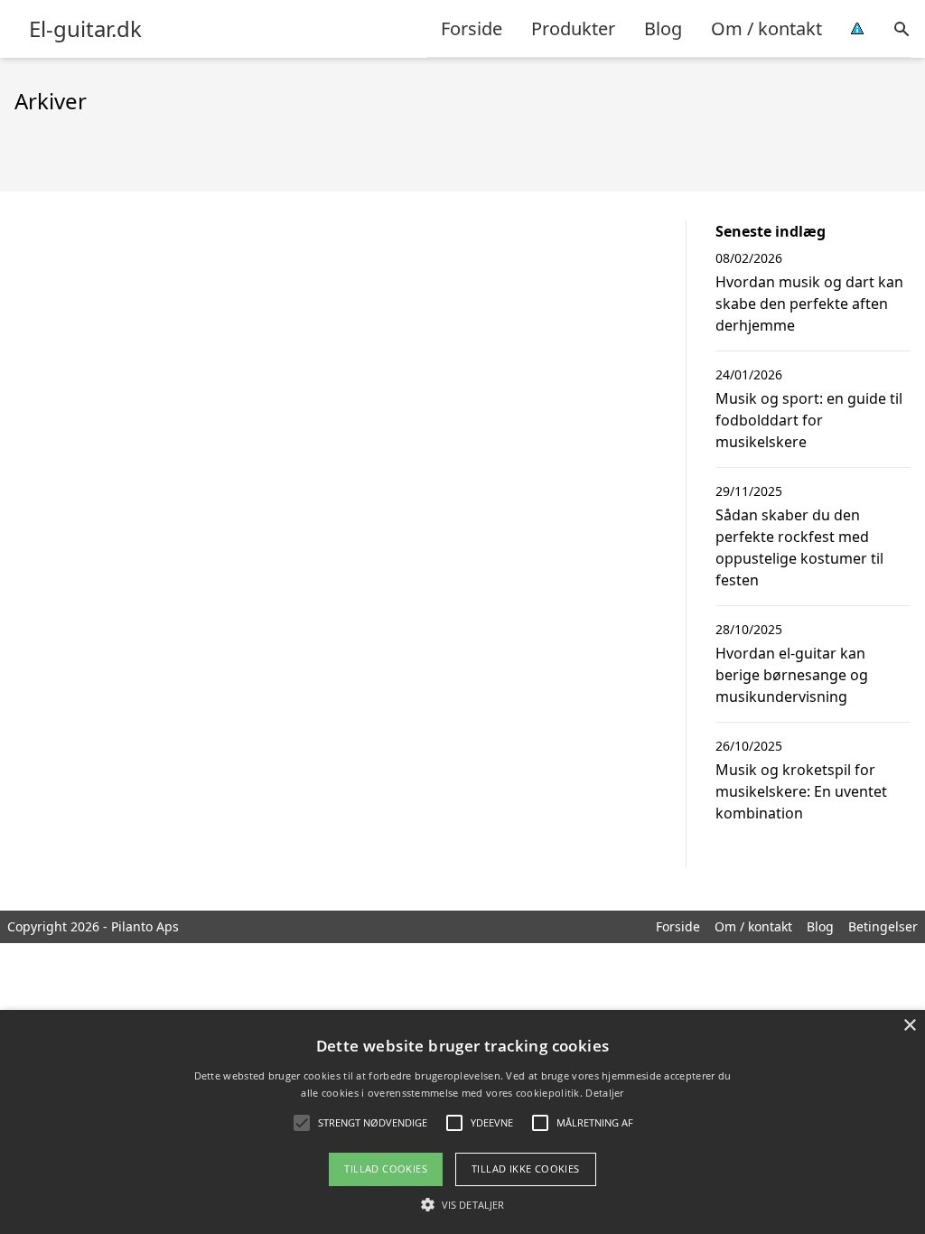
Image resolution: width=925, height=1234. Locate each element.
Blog (663, 28)
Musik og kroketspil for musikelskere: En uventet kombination (801, 791)
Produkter (573, 28)
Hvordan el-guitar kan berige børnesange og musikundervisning (791, 674)
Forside (471, 28)
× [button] (909, 1026)
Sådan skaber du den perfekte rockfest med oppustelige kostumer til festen (799, 547)
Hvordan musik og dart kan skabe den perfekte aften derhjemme (809, 303)
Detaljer (604, 1092)
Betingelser (883, 926)
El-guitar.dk (85, 28)
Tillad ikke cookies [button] (526, 1168)
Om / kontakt (766, 28)
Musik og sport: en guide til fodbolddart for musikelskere (808, 420)
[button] (462, 1204)
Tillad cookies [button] (385, 1168)
